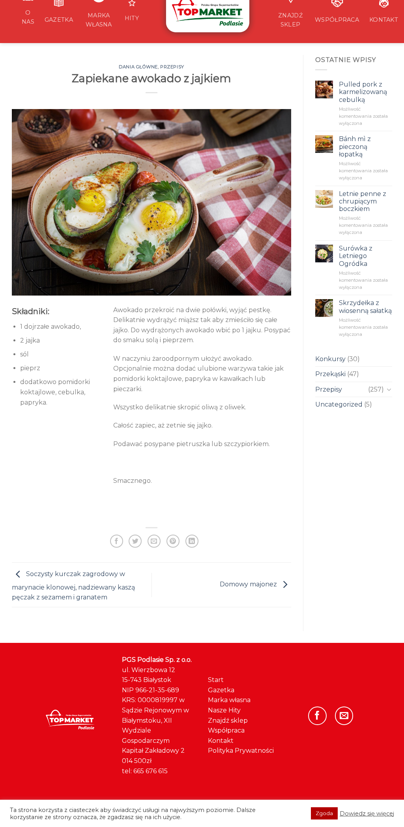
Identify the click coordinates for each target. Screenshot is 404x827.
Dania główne (138, 67)
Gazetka (221, 690)
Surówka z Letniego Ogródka (355, 256)
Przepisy (172, 67)
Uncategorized (339, 404)
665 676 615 (150, 771)
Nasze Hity (224, 710)
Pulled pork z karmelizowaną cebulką (363, 92)
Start (216, 680)
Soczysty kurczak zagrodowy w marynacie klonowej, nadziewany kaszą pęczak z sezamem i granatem (73, 586)
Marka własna (229, 700)
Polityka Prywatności (241, 750)
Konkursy (330, 359)
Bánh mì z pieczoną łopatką (355, 146)
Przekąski (330, 374)
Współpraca (226, 730)
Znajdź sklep (228, 720)
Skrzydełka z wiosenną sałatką (365, 306)
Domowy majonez (249, 584)
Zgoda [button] (324, 813)
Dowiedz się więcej (367, 813)
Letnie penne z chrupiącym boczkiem (362, 201)
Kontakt (221, 740)
